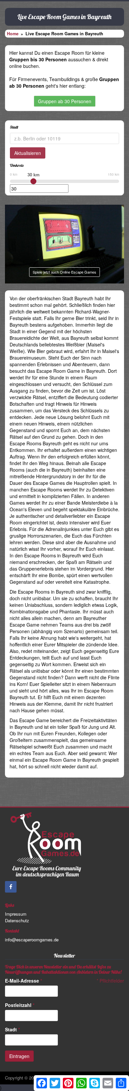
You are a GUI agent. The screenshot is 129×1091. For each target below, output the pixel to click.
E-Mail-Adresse (23, 980)
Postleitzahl (19, 1005)
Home (13, 34)
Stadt (12, 1029)
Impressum (15, 914)
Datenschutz (17, 920)
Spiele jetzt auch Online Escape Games (64, 272)
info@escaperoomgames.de (32, 939)
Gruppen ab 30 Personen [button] (64, 101)
